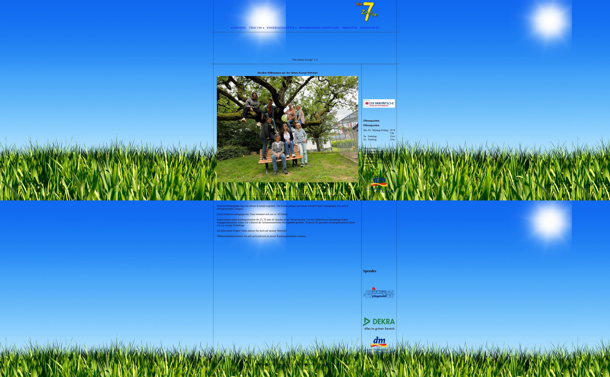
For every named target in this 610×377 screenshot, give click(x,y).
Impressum (349, 27)
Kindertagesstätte (280, 27)
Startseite (238, 27)
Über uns (255, 27)
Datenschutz (369, 27)
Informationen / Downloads (319, 27)
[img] (295, 12)
